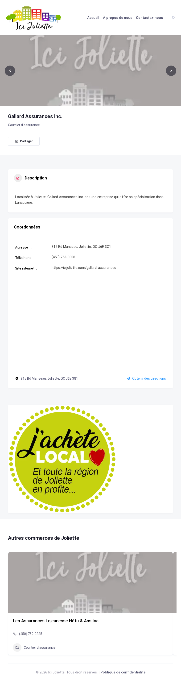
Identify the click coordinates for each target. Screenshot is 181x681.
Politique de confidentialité (122, 672)
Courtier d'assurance (24, 125)
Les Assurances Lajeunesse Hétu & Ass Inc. (56, 620)
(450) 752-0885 (30, 634)
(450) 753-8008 (63, 257)
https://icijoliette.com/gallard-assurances (84, 268)
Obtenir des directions (149, 378)
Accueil (93, 18)
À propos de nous (117, 18)
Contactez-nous (149, 18)
